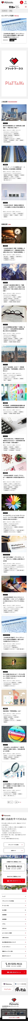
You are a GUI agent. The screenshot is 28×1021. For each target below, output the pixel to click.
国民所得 (16, 447)
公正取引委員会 (20, 213)
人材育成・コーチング (7, 378)
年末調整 (14, 793)
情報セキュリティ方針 (7, 951)
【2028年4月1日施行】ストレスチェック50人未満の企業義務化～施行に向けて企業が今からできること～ (13, 639)
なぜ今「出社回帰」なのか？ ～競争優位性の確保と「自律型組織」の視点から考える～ (14, 369)
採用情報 (4, 919)
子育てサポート (15, 684)
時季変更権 (19, 720)
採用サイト (13, 850)
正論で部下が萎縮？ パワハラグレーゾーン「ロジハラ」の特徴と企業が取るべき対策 (14, 559)
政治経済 (18, 138)
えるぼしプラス (17, 483)
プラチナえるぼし (7, 485)
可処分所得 (11, 447)
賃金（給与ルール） (7, 179)
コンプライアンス (11, 607)
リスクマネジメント (7, 173)
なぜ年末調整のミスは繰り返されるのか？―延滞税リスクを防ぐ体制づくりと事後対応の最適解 (14, 786)
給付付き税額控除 (7, 141)
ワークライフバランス (7, 133)
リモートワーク (6, 377)
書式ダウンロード (6, 956)
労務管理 (12, 258)
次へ (19, 802)
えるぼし (10, 483)
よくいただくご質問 (7, 933)
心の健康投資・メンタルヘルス (9, 138)
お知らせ (4, 928)
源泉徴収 (19, 793)
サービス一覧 (5, 905)
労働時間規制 (6, 258)
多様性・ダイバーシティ (8, 137)
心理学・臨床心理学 (20, 530)
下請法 (14, 213)
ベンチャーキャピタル (14, 609)
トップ (3, 896)
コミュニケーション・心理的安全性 (10, 295)
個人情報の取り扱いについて (9, 942)
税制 (17, 140)
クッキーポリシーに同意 (14, 1017)
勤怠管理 (22, 175)
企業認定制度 (16, 133)
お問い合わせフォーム (15, 881)
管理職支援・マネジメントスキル (9, 178)
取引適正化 (6, 215)
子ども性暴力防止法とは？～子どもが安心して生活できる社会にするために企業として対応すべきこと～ (14, 676)
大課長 (21, 338)
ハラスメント (20, 565)
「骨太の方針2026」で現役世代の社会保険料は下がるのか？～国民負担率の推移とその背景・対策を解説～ (14, 440)
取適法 (11, 215)
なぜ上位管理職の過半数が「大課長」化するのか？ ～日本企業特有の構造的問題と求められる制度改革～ (14, 329)
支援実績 (4, 914)
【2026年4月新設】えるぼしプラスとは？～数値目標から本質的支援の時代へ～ (14, 477)
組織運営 (21, 140)
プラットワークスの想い (13, 844)
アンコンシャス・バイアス (13, 523)
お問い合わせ (5, 937)
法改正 (12, 176)
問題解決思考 (17, 135)
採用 (4, 380)
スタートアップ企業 (19, 607)
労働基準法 (16, 175)
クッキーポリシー (6, 946)
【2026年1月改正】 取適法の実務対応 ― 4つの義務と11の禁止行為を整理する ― (14, 207)
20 (16, 802)
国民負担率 (6, 448)
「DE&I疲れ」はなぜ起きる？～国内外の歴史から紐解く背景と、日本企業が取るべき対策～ (14, 749)
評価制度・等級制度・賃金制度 (14, 301)
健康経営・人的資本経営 (8, 135)
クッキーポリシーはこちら (11, 1014)
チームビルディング (7, 296)
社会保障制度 (11, 140)
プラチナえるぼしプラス (16, 485)
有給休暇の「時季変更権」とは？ (12, 711)
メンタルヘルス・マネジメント (9, 567)
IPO (4, 607)
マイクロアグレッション (8, 527)
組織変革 (19, 340)
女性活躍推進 (14, 488)
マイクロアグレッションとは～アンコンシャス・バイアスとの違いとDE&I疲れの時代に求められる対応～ (14, 517)
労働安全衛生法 (18, 256)
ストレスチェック (7, 647)
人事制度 (14, 336)
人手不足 (13, 377)
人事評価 (19, 296)
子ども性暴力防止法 (7, 684)
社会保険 (5, 140)
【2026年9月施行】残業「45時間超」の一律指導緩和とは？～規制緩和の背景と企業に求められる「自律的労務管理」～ (14, 250)
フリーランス (6, 132)
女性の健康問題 (6, 488)
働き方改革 (6, 256)
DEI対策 (5, 375)
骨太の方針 (18, 450)
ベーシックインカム (14, 132)
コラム (3, 924)
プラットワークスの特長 (8, 901)
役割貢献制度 (13, 758)
